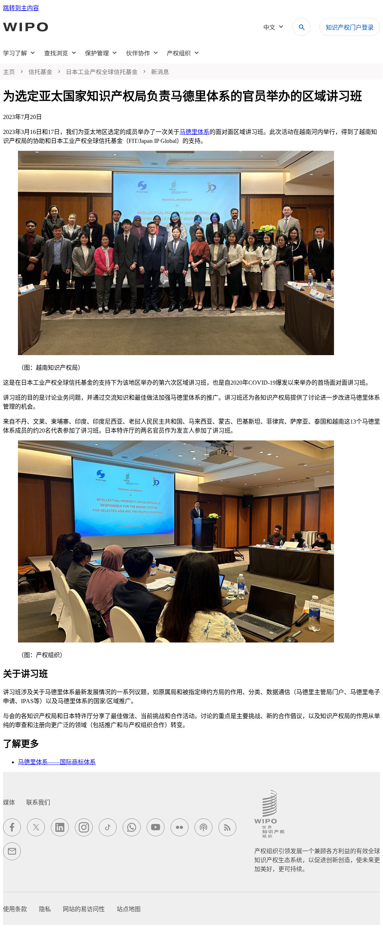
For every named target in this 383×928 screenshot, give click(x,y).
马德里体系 (194, 132)
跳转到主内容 (21, 8)
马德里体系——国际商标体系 (57, 762)
